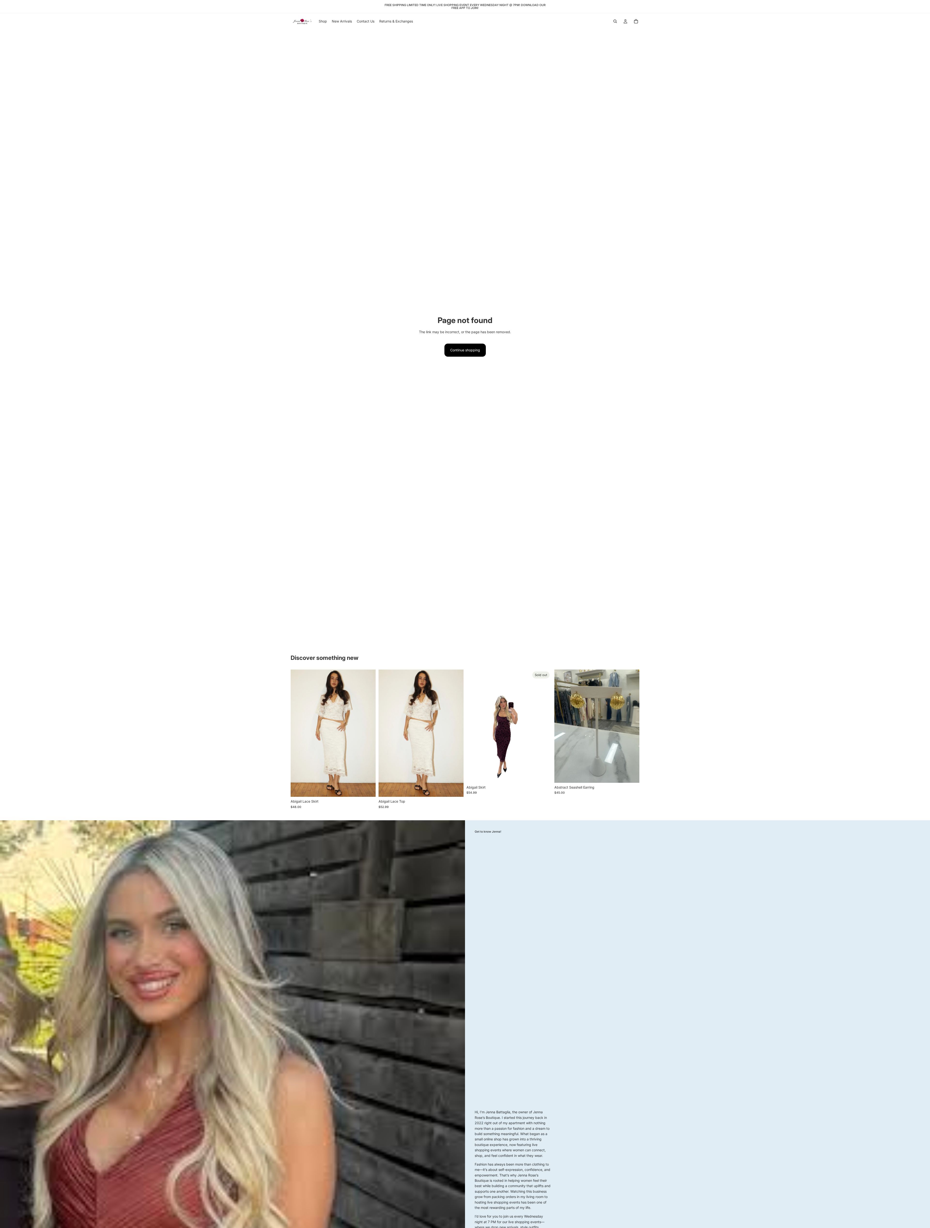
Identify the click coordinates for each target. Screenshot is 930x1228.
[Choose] (368, 789)
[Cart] (636, 21)
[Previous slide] (298, 733)
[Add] (632, 775)
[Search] (615, 21)
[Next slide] (368, 733)
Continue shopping (465, 350)
